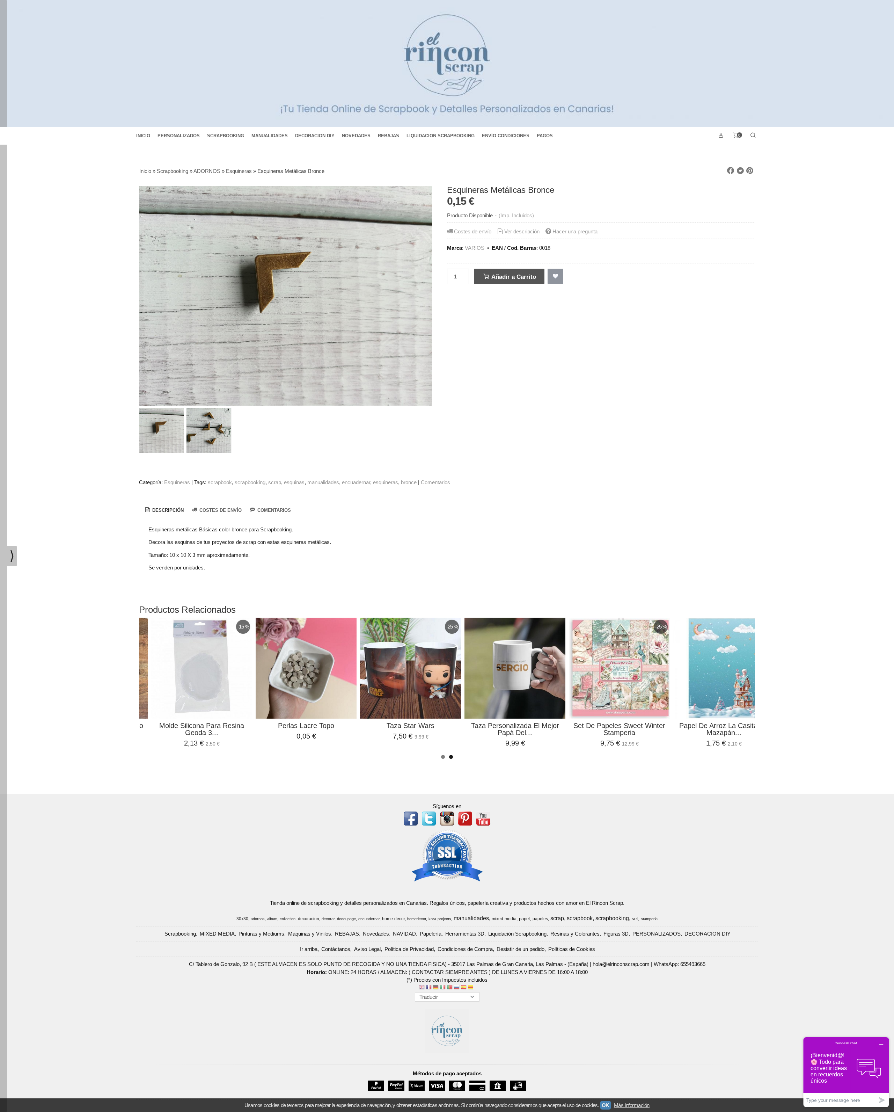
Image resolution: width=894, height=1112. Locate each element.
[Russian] (457, 987)
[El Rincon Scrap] (447, 63)
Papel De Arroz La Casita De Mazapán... (723, 729)
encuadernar (356, 482)
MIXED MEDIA (217, 934)
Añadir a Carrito (513, 276)
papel (524, 918)
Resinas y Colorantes (575, 934)
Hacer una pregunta (575, 231)
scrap (274, 482)
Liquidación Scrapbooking (517, 934)
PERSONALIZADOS (178, 135)
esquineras (385, 482)
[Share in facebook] (730, 171)
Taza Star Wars (410, 725)
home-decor (393, 918)
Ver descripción (522, 231)
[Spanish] (464, 987)
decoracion (308, 918)
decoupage (346, 919)
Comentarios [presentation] (273, 510)
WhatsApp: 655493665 (679, 964)
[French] (429, 987)
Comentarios (435, 482)
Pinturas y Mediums (261, 934)
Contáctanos (335, 949)
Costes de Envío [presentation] (220, 510)
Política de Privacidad (409, 949)
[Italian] (443, 987)
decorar (328, 919)
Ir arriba (308, 949)
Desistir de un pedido (520, 949)
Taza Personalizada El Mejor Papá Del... (515, 729)
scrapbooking (250, 482)
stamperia (649, 919)
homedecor (416, 919)
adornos (258, 919)
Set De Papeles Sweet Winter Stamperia (619, 729)
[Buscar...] (753, 135)
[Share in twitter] (740, 171)
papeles (540, 918)
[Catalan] (471, 987)
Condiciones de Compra (465, 949)
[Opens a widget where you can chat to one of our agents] (846, 1072)
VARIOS (474, 248)
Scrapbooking (180, 934)
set (635, 918)
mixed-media (504, 918)
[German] (436, 987)
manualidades (323, 482)
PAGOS (545, 135)
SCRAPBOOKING (225, 135)
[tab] (163, 510)
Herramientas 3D (464, 934)
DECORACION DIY (315, 135)
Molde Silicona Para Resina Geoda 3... (201, 729)
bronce (409, 482)
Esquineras (177, 482)
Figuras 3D (616, 934)
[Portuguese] (450, 987)
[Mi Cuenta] (721, 135)
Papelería (430, 934)
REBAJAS (388, 135)
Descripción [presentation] (167, 510)
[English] (422, 987)
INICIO (143, 135)
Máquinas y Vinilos (309, 934)
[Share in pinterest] (750, 171)
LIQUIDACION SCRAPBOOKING (440, 135)
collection (287, 919)
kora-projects (439, 919)
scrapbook (220, 482)
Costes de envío (472, 231)
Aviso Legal (367, 949)
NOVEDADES (356, 135)
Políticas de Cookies (571, 949)
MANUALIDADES (269, 135)
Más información (632, 1105)
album (272, 919)
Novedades (376, 934)
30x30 (242, 918)
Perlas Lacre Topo (306, 725)
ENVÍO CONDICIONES (505, 135)
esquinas (294, 482)
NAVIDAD (404, 934)
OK (605, 1105)
